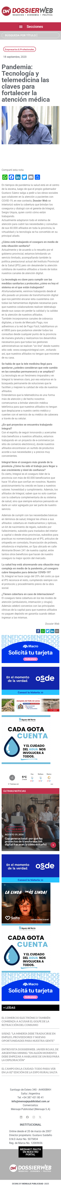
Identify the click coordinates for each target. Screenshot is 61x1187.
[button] (20, 26)
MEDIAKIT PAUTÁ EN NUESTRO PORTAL (30, 1152)
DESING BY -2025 (30, 1184)
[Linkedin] (21, 1117)
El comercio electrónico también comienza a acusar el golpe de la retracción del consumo (26, 1021)
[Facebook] (27, 1117)
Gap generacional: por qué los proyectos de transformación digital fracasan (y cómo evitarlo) (26, 841)
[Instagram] (33, 1117)
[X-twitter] (40, 1117)
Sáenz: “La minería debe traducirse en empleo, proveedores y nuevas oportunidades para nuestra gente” (28, 1037)
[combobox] (30, 35)
